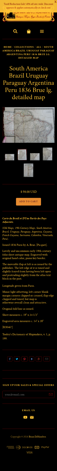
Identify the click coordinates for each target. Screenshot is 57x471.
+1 (39, 358)
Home (8, 47)
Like (9, 358)
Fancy (31, 358)
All (38, 47)
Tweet (17, 358)
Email (46, 358)
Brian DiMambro (37, 437)
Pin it (25, 358)
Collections (24, 47)
